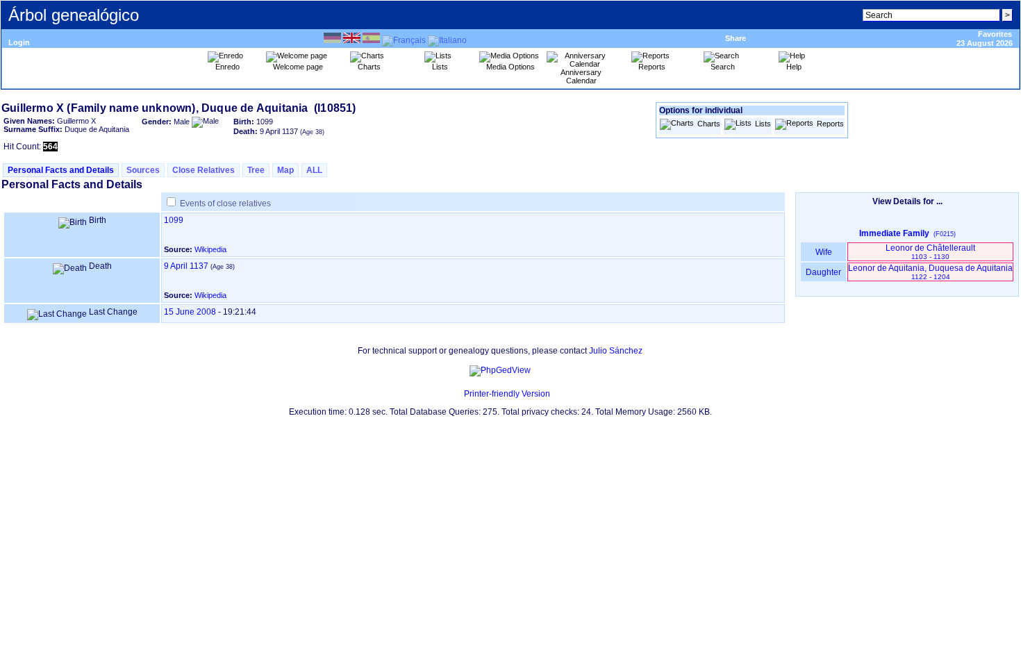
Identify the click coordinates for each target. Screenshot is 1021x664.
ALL (314, 170)
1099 (173, 220)
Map (285, 170)
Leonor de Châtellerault (930, 251)
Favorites (995, 34)
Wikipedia (210, 249)
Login (19, 42)
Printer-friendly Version (507, 394)
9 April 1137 (186, 266)
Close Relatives (203, 170)
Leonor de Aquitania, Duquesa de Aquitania (930, 272)
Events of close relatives (225, 203)
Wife (823, 252)
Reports (830, 123)
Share (735, 38)
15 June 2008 (190, 312)
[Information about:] (457, 394)
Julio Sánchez (615, 351)
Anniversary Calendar (581, 76)
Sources (143, 170)
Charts (708, 123)
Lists (763, 123)
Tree (256, 170)
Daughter (823, 272)
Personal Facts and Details (61, 170)
